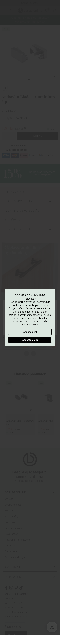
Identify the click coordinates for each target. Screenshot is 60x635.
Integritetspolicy (29, 324)
